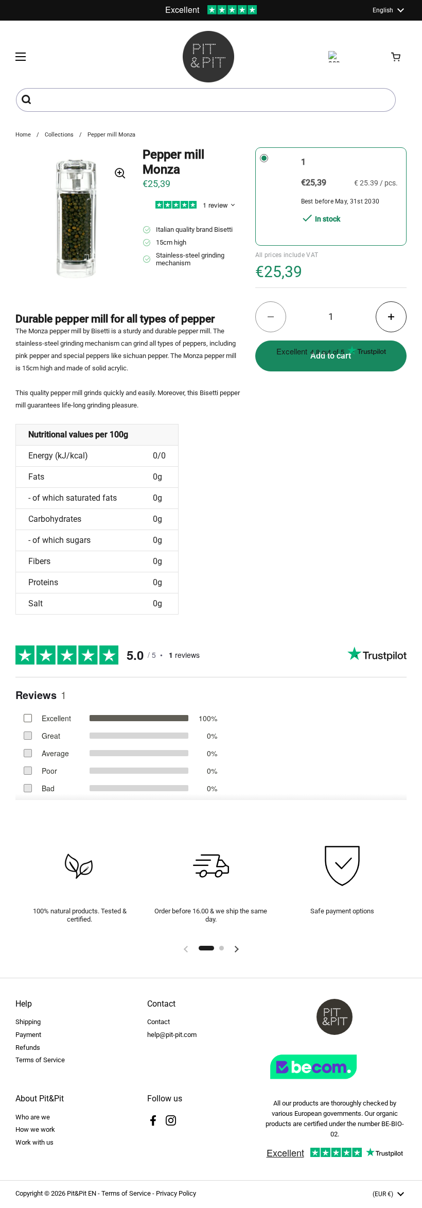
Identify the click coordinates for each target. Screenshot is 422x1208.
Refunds (27, 1047)
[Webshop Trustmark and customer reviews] (334, 1083)
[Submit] (27, 100)
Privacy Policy (176, 1193)
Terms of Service (40, 1060)
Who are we (32, 1117)
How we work (35, 1129)
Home (23, 134)
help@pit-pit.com (172, 1035)
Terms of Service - (128, 1193)
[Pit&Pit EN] (208, 56)
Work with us (34, 1142)
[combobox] (206, 100)
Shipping (28, 1022)
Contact (158, 1022)
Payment (28, 1035)
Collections (59, 134)
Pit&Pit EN (81, 1193)
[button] (396, 56)
